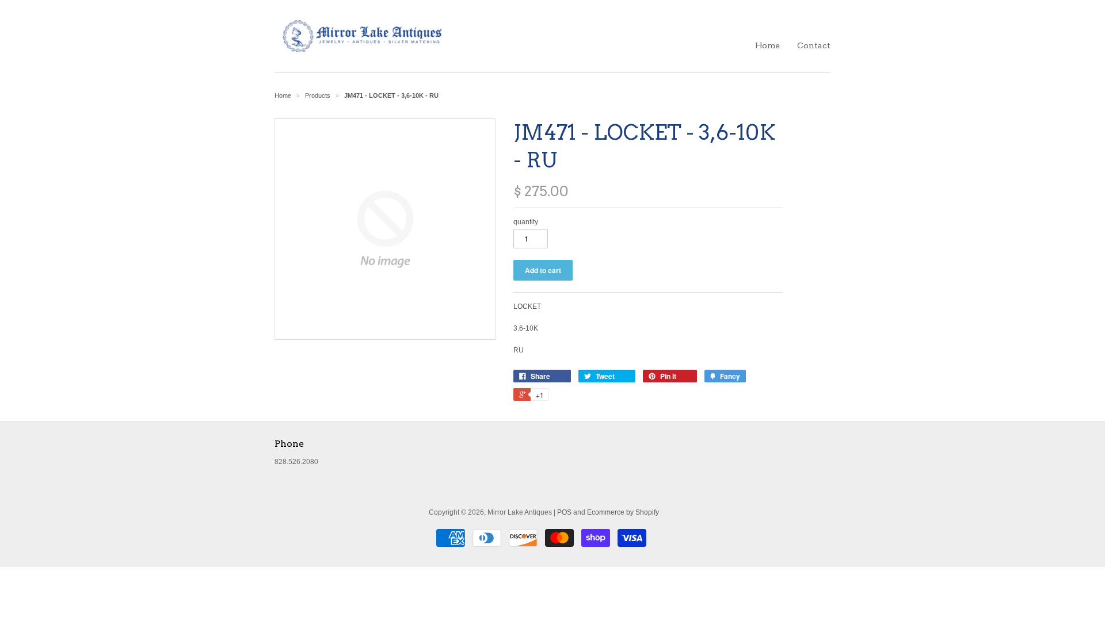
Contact (813, 45)
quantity (525, 222)
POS (564, 512)
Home (767, 45)
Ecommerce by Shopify (623, 512)
